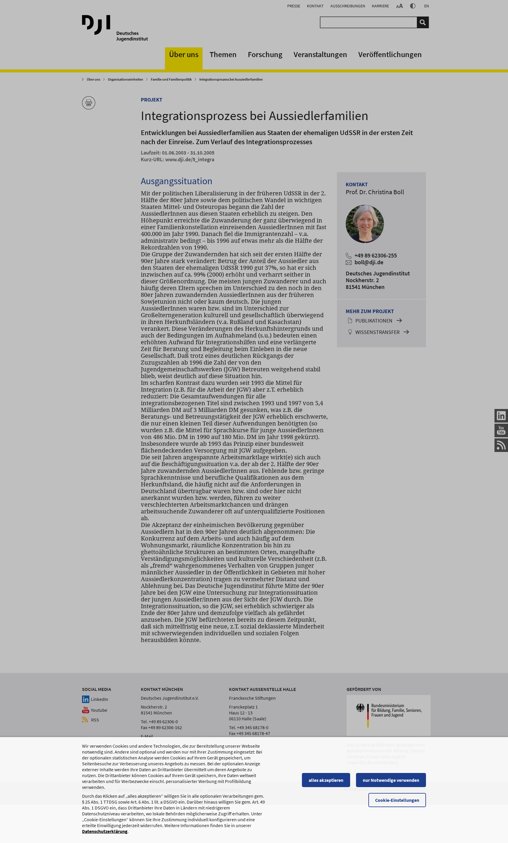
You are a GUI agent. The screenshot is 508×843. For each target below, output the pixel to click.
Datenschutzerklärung (105, 831)
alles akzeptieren (326, 780)
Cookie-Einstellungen (397, 800)
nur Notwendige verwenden (391, 780)
